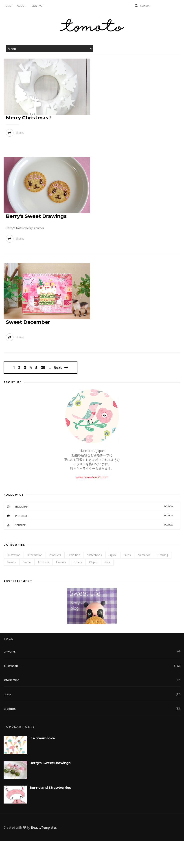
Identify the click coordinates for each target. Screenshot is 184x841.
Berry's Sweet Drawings (36, 216)
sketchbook (94, 555)
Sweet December (28, 322)
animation (144, 555)
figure (113, 555)
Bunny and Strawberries (50, 787)
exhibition (74, 555)
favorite (61, 562)
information (34, 555)
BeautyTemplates (44, 827)
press (127, 555)
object (93, 562)
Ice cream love (42, 738)
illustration (13, 555)
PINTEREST (94, 515)
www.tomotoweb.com (92, 477)
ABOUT (21, 5)
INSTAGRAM (94, 506)
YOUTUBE (94, 524)
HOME (7, 5)
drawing (163, 555)
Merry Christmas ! (28, 118)
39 (43, 368)
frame (27, 562)
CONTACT (38, 5)
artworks (43, 562)
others (77, 562)
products (55, 555)
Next (57, 368)
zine (107, 562)
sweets (11, 562)
